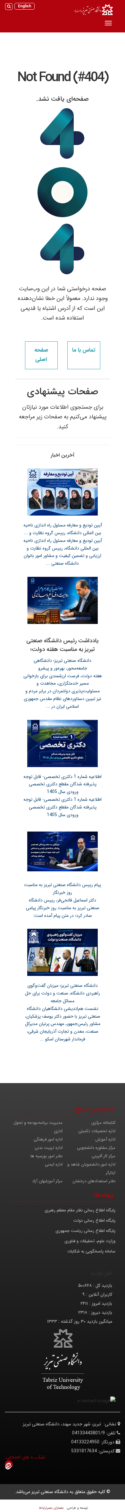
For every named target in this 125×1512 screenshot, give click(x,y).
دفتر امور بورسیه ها (46, 1156)
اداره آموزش (105, 1139)
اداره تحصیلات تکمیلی (96, 1131)
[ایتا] (9, 1464)
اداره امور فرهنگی (48, 1139)
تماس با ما (83, 350)
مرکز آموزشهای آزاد (47, 1181)
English (24, 6)
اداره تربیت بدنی (49, 1147)
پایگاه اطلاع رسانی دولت (94, 1220)
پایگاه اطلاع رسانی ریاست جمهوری (85, 1230)
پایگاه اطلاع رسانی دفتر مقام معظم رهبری (80, 1210)
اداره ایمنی (54, 1164)
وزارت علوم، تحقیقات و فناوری (89, 1241)
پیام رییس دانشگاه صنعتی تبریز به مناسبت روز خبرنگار (62, 888)
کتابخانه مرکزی (103, 1122)
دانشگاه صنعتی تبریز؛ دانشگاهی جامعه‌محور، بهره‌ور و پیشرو (62, 664)
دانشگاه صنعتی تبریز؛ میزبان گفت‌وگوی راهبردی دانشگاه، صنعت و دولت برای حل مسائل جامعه (62, 993)
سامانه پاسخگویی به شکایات (91, 1251)
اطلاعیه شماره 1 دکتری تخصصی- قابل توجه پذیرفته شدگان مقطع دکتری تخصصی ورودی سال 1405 (62, 784)
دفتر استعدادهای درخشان (93, 1181)
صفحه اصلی (41, 355)
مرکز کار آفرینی (103, 1156)
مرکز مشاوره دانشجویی (96, 1147)
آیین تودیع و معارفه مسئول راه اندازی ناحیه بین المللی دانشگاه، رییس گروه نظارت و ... (62, 529)
